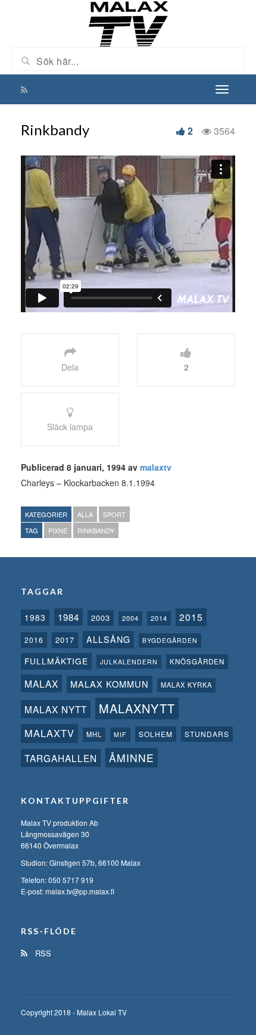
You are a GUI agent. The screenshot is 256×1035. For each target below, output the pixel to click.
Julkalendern (129, 661)
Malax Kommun (109, 683)
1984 (68, 617)
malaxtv (155, 467)
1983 (35, 617)
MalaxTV (49, 733)
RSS (42, 953)
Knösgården (197, 661)
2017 (64, 639)
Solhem (156, 734)
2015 (191, 617)
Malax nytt (55, 709)
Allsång (108, 639)
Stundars (207, 734)
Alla (85, 514)
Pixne (57, 530)
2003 (100, 617)
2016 (33, 640)
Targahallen (60, 757)
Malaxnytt (137, 708)
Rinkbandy (95, 530)
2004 (130, 618)
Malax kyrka (186, 684)
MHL (94, 734)
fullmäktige (56, 661)
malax (41, 683)
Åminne (131, 757)
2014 (159, 618)
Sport (114, 514)
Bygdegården (170, 640)
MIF (120, 734)
